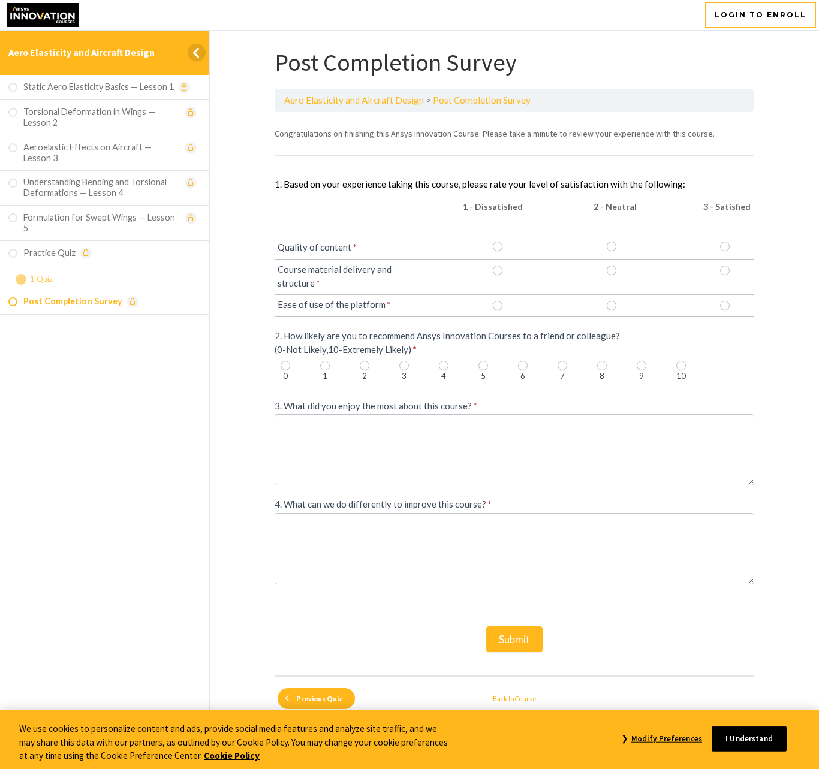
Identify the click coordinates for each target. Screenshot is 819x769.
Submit (514, 639)
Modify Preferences (666, 738)
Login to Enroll (760, 14)
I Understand (749, 738)
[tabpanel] (514, 394)
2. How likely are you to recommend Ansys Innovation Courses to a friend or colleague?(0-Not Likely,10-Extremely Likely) (447, 342)
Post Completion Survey (482, 100)
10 (681, 376)
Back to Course (515, 698)
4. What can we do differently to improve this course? (383, 504)
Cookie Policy (232, 755)
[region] (409, 739)
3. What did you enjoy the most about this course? (376, 405)
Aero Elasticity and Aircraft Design (81, 52)
